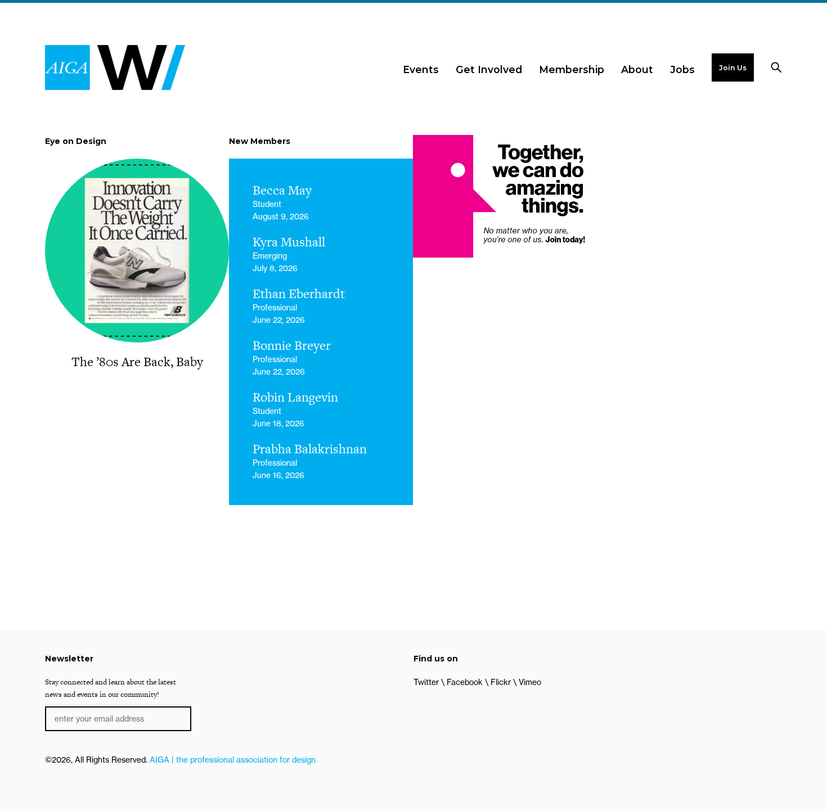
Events (421, 69)
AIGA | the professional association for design (233, 760)
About (637, 69)
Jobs (682, 69)
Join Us (733, 68)
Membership (571, 69)
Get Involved (489, 69)
